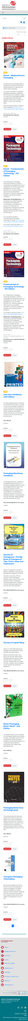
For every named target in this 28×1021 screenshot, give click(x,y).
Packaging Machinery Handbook (13, 474)
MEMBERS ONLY (8, 968)
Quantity (5, 121)
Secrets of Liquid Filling (13, 642)
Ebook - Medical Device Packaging (14, 76)
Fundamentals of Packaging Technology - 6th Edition (13, 286)
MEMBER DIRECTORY (10, 951)
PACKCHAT (7, 980)
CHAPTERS (7, 955)
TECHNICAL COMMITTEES (11, 976)
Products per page (21, 32)
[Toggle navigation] (3, 12)
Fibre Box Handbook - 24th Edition (13, 395)
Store (5, 28)
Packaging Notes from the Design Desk (13, 809)
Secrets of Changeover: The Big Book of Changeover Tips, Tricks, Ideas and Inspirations (13, 559)
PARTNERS (7, 972)
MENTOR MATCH (8, 985)
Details (14, 129)
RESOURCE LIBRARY (9, 963)
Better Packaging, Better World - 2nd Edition (11, 726)
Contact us (17, 1013)
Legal (25, 1015)
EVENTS (6, 960)
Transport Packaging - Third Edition (13, 878)
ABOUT (6, 947)
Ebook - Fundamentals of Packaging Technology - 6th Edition (13, 172)
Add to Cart (7, 129)
